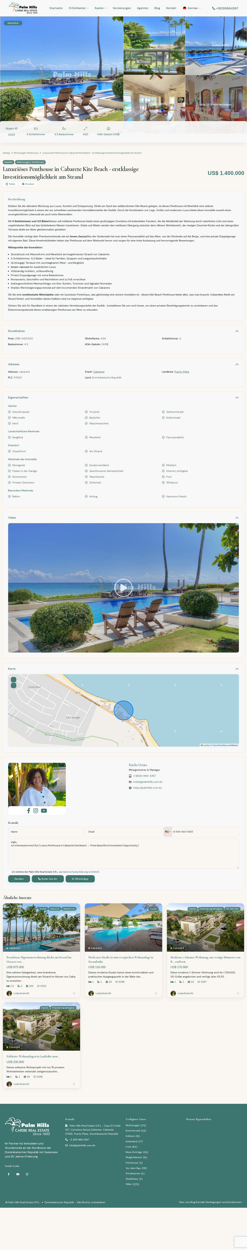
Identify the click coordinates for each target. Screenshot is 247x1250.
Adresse (13, 364)
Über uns (184, 1202)
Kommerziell (133, 1130)
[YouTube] (18, 1174)
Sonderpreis (133, 1173)
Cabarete (99, 371)
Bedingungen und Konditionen (224, 1202)
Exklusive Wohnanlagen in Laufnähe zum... (33, 1056)
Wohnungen (20, 152)
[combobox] (168, 832)
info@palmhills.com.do (82, 1145)
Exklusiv (130, 1136)
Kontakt (171, 8)
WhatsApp (81, 878)
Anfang (6, 152)
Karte (12, 669)
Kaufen (99, 8)
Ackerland (131, 1141)
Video (12, 518)
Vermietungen (122, 8)
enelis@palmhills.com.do (148, 781)
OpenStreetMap (220, 745)
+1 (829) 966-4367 (144, 775)
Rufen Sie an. (49, 878)
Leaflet (206, 745)
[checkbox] (9, 872)
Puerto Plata (181, 371)
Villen (129, 1184)
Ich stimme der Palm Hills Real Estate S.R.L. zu (55, 872)
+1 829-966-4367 (79, 1139)
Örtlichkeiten (77, 8)
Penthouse (32, 152)
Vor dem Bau (133, 1168)
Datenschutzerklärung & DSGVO (80, 871)
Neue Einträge (134, 1152)
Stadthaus (132, 1178)
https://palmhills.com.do (147, 787)
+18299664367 (227, 8)
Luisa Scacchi (21, 993)
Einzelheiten (16, 331)
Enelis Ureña (138, 765)
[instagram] (27, 1174)
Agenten (142, 8)
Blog (157, 8)
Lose (128, 1146)
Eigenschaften (18, 397)
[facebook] (8, 1174)
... (23, 980)
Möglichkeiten (134, 1157)
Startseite (56, 8)
